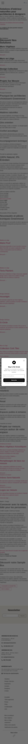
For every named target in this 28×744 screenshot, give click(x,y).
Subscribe (14, 380)
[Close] (24, 360)
